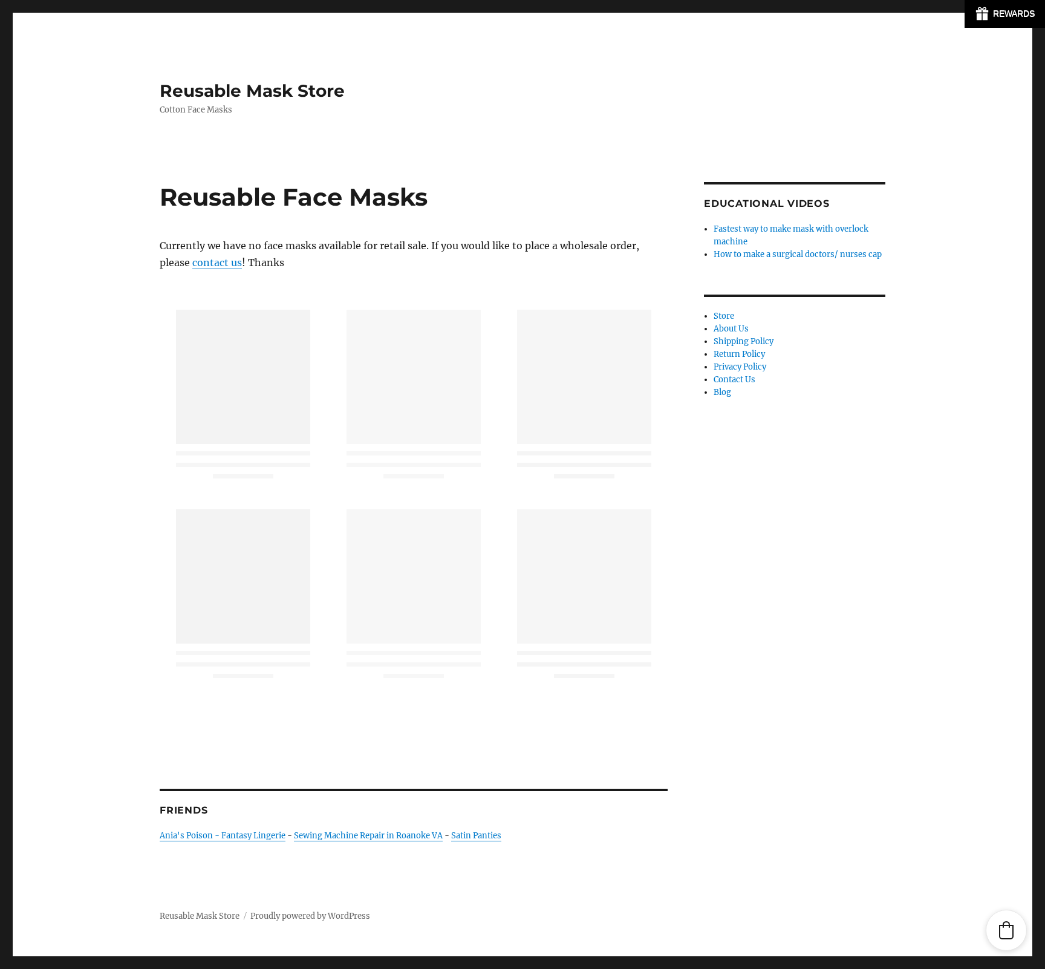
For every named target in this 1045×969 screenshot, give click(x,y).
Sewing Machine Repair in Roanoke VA (368, 835)
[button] (1006, 930)
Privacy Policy (740, 367)
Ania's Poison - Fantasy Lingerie (222, 835)
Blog (722, 392)
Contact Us (734, 379)
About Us (731, 329)
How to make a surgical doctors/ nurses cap (798, 254)
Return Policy (739, 354)
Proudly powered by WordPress (310, 916)
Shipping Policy (743, 341)
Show (1005, 14)
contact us (217, 262)
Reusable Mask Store (252, 90)
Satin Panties (476, 835)
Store (724, 316)
